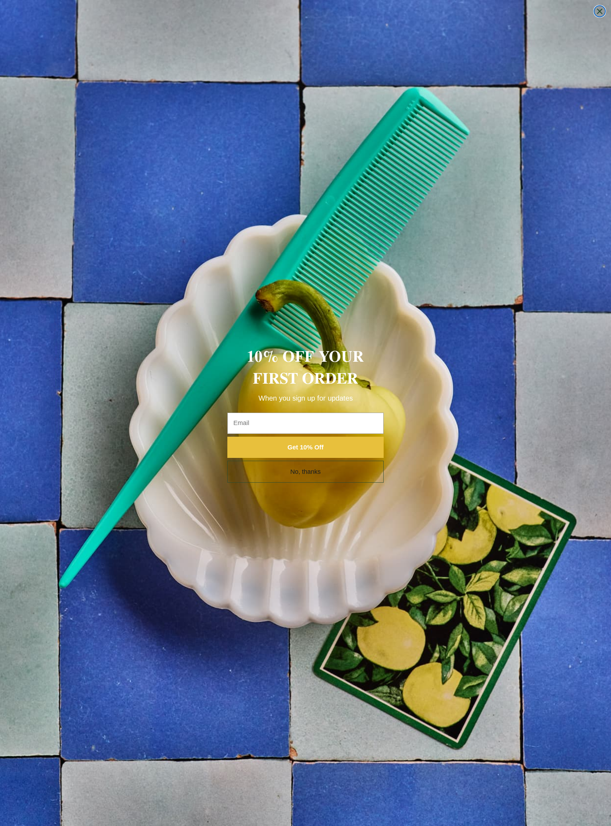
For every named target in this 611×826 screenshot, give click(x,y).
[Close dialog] (599, 11)
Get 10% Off (305, 447)
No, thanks (305, 471)
